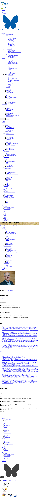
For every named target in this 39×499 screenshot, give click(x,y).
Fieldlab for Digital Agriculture (10, 247)
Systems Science (10, 48)
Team (7, 35)
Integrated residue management (7, 298)
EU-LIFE (9, 69)
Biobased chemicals (7, 193)
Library (9, 86)
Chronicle (7, 54)
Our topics (3, 94)
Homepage (2, 225)
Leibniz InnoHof (10, 75)
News (5, 199)
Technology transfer (9, 188)
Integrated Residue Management (13, 63)
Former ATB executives (11, 56)
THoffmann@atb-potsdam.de (7, 292)
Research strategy (8, 90)
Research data (8, 91)
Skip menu (2, 0)
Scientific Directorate (11, 39)
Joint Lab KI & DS (11, 72)
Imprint (5, 218)
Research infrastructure (9, 74)
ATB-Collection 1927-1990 (12, 57)
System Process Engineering (12, 45)
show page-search (3, 118)
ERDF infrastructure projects (12, 68)
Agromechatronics (11, 46)
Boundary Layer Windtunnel (12, 82)
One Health (8, 96)
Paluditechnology (8, 98)
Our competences (8, 42)
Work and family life (11, 51)
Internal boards (8, 131)
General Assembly (11, 40)
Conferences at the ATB (9, 109)
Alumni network (6, 211)
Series (9, 88)
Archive (9, 107)
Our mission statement (9, 34)
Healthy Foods (10, 61)
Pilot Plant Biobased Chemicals (12, 78)
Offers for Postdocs (9, 114)
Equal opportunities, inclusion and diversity (14, 52)
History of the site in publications (13, 55)
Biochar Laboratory (9, 253)
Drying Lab (10, 84)
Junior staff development (11, 50)
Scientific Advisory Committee (12, 41)
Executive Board (10, 36)
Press (5, 214)
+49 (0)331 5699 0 (4, 480)
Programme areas (6, 151)
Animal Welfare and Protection (12, 53)
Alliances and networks (11, 73)
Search (3, 12)
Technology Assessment (11, 44)
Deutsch (3, 121)
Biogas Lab (9, 81)
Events (5, 200)
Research (3, 58)
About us (3, 33)
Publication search (9, 182)
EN (2, 31)
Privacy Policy (6, 219)
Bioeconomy (8, 95)
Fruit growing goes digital (10, 101)
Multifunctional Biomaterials (12, 62)
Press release (8, 108)
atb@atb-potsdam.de (13, 480)
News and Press (4, 104)
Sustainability (8, 144)
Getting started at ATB (9, 116)
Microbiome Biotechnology (12, 43)
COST (7, 163)
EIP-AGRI (9, 67)
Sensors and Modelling (9, 137)
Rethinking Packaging (9, 103)
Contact (3, 10)
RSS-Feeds (4, 13)
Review (9, 106)
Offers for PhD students (9, 113)
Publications (8, 87)
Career (3, 205)
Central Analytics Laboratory (10, 170)
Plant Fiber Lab (10, 79)
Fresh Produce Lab (11, 83)
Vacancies (7, 111)
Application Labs (10, 85)
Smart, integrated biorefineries (10, 100)
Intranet (5, 215)
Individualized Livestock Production (13, 60)
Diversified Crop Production (12, 59)
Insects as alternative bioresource (11, 102)
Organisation (6, 125)
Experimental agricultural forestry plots (14, 80)
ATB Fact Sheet (8, 110)
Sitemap (5, 220)
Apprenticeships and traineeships (11, 112)
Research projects (8, 64)
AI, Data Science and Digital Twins (11, 97)
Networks (5, 241)
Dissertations (10, 89)
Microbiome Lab (10, 77)
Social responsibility (9, 49)
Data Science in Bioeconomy (10, 138)
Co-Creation (10, 93)
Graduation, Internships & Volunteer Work (12, 115)
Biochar (5, 194)
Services (3, 212)
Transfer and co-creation (9, 92)
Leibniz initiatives (10, 71)
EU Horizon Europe (11, 65)
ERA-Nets (9, 66)
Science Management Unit (12, 37)
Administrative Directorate (12, 38)
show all (1, 351)
